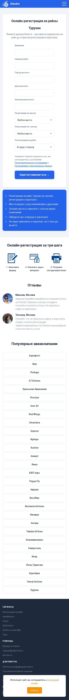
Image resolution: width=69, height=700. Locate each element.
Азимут (35, 456)
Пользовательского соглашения (31, 162)
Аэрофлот (34, 355)
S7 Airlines (34, 380)
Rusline (35, 447)
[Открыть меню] (64, 4)
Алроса (34, 431)
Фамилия (19, 45)
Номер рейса (21, 59)
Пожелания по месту (25, 113)
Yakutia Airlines (34, 531)
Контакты (7, 655)
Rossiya (34, 397)
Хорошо (34, 690)
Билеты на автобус (12, 630)
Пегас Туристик (34, 565)
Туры (5, 634)
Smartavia (34, 422)
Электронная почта (24, 99)
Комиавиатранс (34, 540)
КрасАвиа (34, 573)
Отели (5, 621)
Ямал (35, 464)
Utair (34, 364)
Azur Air (34, 406)
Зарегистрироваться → (34, 174)
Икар (34, 556)
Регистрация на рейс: (25, 140)
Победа (34, 372)
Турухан (34, 590)
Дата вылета (21, 86)
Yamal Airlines (34, 581)
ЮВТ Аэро (34, 473)
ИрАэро (34, 439)
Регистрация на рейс (13, 612)
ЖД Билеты (8, 625)
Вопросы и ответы (11, 646)
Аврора (34, 489)
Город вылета (22, 72)
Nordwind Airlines (34, 506)
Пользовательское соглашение (17, 671)
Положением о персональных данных (33, 166)
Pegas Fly (34, 481)
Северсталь (34, 548)
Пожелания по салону (26, 126)
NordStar (34, 498)
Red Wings (34, 414)
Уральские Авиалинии (34, 389)
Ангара (34, 523)
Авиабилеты (9, 616)
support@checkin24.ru (13, 650)
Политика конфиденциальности (18, 667)
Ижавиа (34, 514)
